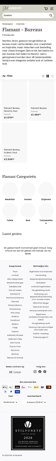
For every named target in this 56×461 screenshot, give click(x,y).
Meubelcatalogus (15, 282)
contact (15, 275)
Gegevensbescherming (41, 279)
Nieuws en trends (15, 357)
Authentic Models (15, 335)
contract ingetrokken (41, 286)
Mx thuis (15, 354)
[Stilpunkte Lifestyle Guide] (28, 449)
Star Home (15, 342)
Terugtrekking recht (41, 290)
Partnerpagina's (40, 337)
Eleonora (15, 350)
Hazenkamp (15, 309)
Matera (15, 324)
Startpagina (7, 24)
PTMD (15, 327)
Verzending (40, 275)
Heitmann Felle (15, 339)
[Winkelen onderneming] (46, 9)
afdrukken (41, 282)
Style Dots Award (41, 307)
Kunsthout (15, 320)
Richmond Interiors (15, 297)
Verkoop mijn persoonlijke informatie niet (41, 328)
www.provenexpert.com (41, 310)
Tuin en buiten (15, 290)
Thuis (15, 271)
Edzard (15, 331)
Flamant (15, 301)
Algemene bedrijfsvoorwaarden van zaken (41, 317)
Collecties (20, 24)
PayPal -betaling (41, 333)
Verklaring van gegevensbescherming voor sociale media (41, 297)
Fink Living (15, 312)
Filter (9, 75)
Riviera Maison (15, 305)
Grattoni (15, 316)
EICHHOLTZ (15, 294)
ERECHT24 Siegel (41, 303)
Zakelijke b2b (15, 286)
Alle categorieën (15, 279)
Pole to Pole (15, 346)
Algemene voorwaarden (40, 271)
